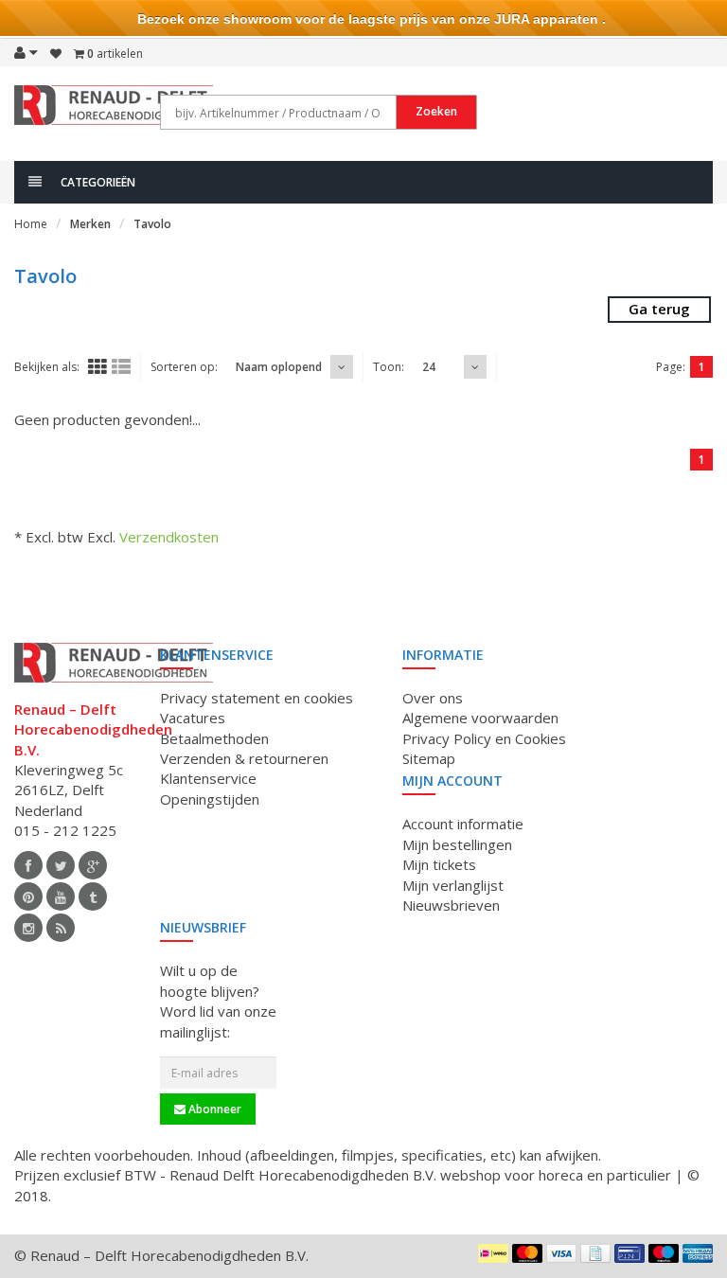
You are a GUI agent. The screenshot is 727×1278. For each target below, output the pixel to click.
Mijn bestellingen (457, 844)
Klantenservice (208, 778)
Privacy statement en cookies (256, 697)
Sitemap (428, 758)
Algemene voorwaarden (480, 717)
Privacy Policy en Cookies (484, 738)
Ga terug (659, 308)
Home (30, 224)
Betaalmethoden (214, 738)
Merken (90, 224)
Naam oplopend (279, 367)
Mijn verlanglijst (453, 885)
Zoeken (436, 111)
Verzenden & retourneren (244, 758)
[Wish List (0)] (56, 54)
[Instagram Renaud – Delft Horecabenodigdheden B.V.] (28, 928)
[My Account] (26, 52)
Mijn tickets (439, 864)
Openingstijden (209, 799)
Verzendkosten (169, 536)
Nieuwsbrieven (451, 905)
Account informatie (462, 823)
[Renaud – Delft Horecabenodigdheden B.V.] (113, 111)
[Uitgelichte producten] (60, 928)
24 (428, 367)
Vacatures (192, 717)
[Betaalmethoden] (493, 1253)
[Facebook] (28, 865)
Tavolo (152, 224)
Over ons (432, 697)
